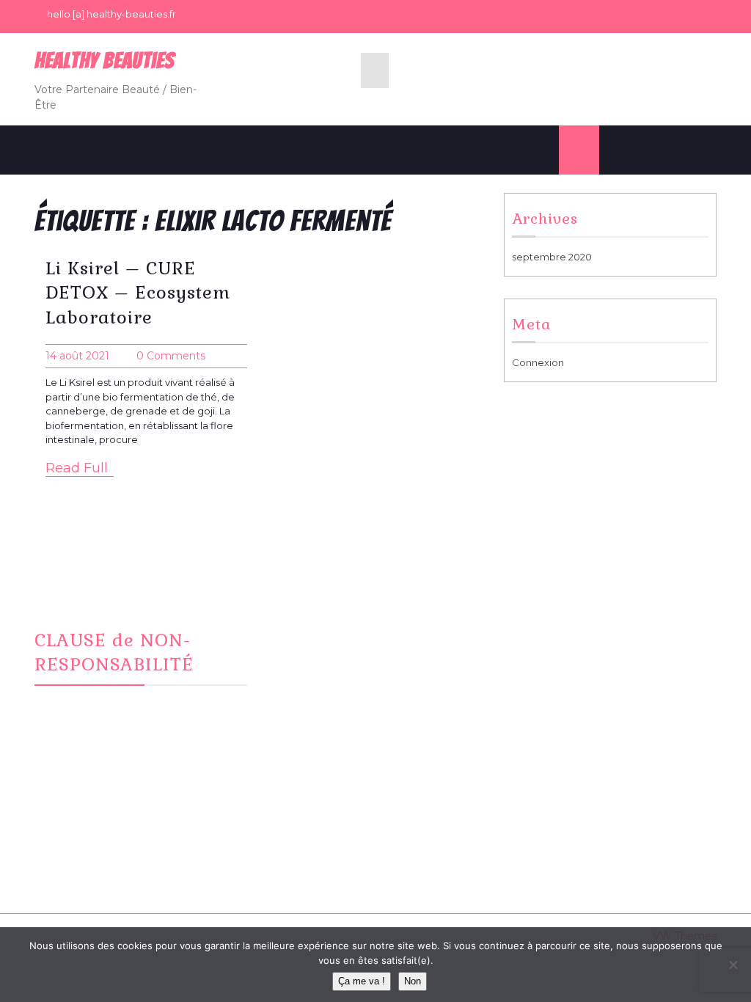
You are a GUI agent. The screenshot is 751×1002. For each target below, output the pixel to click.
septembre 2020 (552, 257)
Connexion (538, 362)
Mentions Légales (564, 634)
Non (412, 981)
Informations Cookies (572, 652)
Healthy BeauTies (104, 60)
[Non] (732, 964)
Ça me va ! (361, 981)
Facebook (312, 634)
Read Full (76, 468)
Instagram (310, 652)
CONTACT (311, 670)
